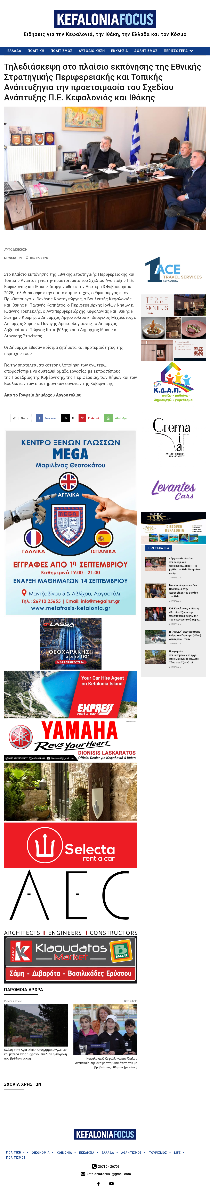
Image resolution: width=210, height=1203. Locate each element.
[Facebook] (98, 1184)
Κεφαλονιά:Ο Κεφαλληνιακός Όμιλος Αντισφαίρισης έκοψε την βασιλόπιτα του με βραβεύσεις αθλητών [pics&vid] (106, 1063)
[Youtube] (111, 1184)
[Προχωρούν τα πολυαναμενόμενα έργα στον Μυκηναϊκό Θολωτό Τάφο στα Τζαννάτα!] (155, 657)
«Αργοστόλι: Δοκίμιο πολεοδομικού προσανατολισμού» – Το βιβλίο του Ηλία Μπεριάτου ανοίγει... (185, 566)
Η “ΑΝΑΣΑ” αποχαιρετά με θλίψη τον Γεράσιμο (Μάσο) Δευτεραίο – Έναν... (185, 635)
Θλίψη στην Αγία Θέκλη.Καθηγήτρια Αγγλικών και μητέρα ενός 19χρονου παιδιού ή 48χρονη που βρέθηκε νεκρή (35, 1054)
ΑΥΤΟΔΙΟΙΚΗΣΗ (15, 250)
